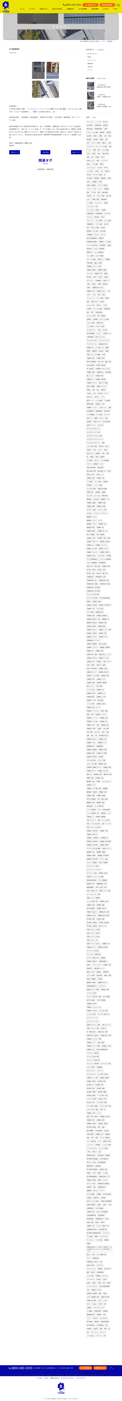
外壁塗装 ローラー (92, 672)
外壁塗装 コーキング (101, 714)
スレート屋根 (90, 256)
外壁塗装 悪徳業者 (92, 644)
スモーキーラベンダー (104, 340)
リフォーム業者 (90, 975)
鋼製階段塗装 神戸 (102, 883)
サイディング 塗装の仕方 (93, 1060)
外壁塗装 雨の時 (101, 506)
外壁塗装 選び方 (101, 703)
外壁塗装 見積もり (105, 552)
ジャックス (89, 273)
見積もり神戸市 (90, 1265)
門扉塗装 (106, 189)
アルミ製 (93, 192)
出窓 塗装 (89, 732)
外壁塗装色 (98, 280)
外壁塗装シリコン (91, 947)
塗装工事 (107, 171)
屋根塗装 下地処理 (92, 792)
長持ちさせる (94, 301)
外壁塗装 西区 (103, 1169)
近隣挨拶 (89, 1187)
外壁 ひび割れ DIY (92, 890)
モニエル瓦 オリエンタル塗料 (94, 435)
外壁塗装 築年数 (101, 795)
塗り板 (103, 354)
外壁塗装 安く (104, 721)
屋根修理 (94, 351)
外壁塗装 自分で (91, 693)
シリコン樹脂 (99, 400)
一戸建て (96, 171)
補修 (110, 146)
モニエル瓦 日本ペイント (93, 428)
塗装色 (107, 351)
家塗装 (88, 601)
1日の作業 (95, 499)
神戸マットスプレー (100, 337)
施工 (100, 1151)
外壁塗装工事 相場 (104, 912)
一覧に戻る (45, 152)
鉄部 (104, 1283)
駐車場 (106, 203)
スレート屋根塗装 (98, 252)
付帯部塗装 (89, 234)
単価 (88, 1137)
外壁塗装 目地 (104, 718)
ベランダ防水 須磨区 (92, 1106)
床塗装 (109, 245)
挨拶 (94, 1187)
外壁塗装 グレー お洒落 (93, 1046)
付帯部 (108, 1283)
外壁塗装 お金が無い (92, 831)
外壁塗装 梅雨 (90, 372)
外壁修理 (101, 241)
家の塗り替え (107, 1268)
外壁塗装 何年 (90, 1226)
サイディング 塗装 (92, 873)
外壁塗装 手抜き (91, 728)
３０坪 (108, 291)
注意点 (88, 965)
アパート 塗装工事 (105, 1137)
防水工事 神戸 (90, 1102)
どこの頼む (108, 241)
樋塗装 (91, 457)
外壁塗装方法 (100, 372)
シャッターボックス (92, 1286)
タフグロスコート (91, 330)
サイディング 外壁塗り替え (94, 954)
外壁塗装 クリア (91, 785)
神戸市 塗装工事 (104, 1159)
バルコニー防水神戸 (92, 1099)
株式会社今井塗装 (107, 5)
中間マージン (106, 280)
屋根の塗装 (89, 806)
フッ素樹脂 (107, 400)
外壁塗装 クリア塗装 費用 (94, 788)
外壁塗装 (89, 1328)
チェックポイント (106, 781)
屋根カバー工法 (90, 972)
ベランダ (89, 464)
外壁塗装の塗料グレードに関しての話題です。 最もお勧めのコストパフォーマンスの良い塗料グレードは (99, 1249)
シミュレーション (96, 965)
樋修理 (88, 351)
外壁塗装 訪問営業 (102, 682)
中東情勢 (99, 1314)
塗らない (95, 1190)
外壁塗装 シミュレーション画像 (95, 876)
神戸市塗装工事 (90, 1325)
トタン (88, 199)
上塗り (100, 277)
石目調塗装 (99, 1067)
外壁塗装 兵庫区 (102, 270)
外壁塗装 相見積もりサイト (94, 767)
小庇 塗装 (106, 728)
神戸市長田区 (99, 1130)
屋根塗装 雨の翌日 (92, 622)
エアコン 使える (91, 1183)
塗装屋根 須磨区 (101, 852)
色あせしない (90, 453)
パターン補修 (99, 224)
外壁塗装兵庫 (99, 213)
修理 (99, 294)
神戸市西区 (89, 125)
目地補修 (89, 421)
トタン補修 (99, 414)
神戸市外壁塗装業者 (92, 238)
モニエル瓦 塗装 (91, 488)
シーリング (98, 121)
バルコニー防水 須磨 (92, 1109)
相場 (88, 157)
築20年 (93, 1272)
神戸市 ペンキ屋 (91, 1162)
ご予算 (100, 1304)
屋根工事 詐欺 (107, 774)
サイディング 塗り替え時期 (93, 848)
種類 (100, 1293)
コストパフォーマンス (98, 1307)
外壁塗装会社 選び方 (92, 1261)
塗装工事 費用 (107, 1141)
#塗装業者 (40, 169)
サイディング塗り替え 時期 (94, 996)
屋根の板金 (105, 495)
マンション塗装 (103, 146)
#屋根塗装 (49, 169)
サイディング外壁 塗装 (93, 1056)
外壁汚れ (89, 450)
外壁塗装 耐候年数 (101, 379)
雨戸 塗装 (99, 686)
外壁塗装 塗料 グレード (93, 707)
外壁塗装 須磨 (90, 506)
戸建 (88, 1290)
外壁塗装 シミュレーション (94, 1007)
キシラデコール (104, 1236)
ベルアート (102, 1332)
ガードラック (90, 1240)
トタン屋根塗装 (90, 414)
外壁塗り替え (90, 492)
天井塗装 (95, 139)
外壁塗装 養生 (101, 626)
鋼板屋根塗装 (99, 411)
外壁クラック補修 (101, 665)
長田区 (95, 136)
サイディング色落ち (103, 185)
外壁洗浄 (89, 196)
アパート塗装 (97, 481)
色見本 (106, 128)
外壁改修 (99, 661)
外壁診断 (89, 1197)
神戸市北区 (89, 178)
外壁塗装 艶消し (91, 531)
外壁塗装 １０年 (101, 696)
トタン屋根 (95, 164)
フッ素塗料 (89, 1311)
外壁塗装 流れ (105, 725)
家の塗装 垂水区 (91, 1095)
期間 (94, 150)
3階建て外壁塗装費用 (106, 1201)
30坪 (92, 157)
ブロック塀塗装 (90, 1194)
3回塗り (94, 1283)
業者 (101, 1328)
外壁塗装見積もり (103, 961)
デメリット (89, 217)
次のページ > (76, 152)
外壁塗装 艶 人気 (103, 531)
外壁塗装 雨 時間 (102, 753)
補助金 (101, 139)
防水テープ (89, 418)
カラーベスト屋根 (91, 259)
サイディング (92, 60)
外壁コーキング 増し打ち (93, 933)
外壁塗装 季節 (102, 792)
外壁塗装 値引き (91, 555)
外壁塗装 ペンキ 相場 (105, 629)
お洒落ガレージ (107, 333)
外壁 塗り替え (102, 644)
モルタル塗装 (99, 220)
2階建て (89, 1173)
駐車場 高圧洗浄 (101, 365)
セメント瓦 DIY (91, 1074)
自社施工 (95, 1328)
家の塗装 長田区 (91, 1092)
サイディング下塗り (92, 993)
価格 (103, 442)
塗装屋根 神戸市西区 (103, 855)
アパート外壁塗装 (91, 809)
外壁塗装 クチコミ (92, 636)
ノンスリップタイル (92, 1148)
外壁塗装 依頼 (90, 905)
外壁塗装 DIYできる (103, 770)
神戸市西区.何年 (103, 1229)
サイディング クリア (92, 1017)
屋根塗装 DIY (101, 693)
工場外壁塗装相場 (91, 1215)
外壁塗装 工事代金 (92, 633)
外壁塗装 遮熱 (105, 675)
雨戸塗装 (96, 217)
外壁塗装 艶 (100, 527)
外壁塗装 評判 (102, 633)
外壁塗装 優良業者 (100, 816)
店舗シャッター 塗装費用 (93, 898)
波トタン (96, 460)
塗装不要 (89, 248)
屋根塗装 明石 (90, 527)
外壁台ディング (97, 421)
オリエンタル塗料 (100, 326)
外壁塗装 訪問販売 (92, 749)
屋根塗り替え (100, 323)
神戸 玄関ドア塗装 (103, 799)
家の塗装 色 (90, 1084)
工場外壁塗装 (101, 1215)
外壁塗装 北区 (100, 478)
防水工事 (108, 196)
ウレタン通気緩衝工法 (92, 559)
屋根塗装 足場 (102, 622)
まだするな (97, 732)
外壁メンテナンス (106, 1025)
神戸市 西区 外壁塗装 (92, 1169)
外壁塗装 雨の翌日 (92, 756)
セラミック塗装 (90, 1067)
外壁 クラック (107, 661)
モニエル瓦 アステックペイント (95, 439)
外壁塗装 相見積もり (102, 615)
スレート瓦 (97, 495)
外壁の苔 (106, 1130)
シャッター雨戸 (90, 703)
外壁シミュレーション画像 (93, 354)
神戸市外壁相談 (107, 1194)
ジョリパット (94, 1332)
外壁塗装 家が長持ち (92, 841)
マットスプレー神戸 (92, 340)
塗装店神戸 (98, 1166)
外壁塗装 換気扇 (91, 626)
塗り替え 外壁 (90, 573)
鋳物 (88, 192)
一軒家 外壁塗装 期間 (104, 1286)
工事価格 (89, 1307)
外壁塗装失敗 (97, 1311)
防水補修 (108, 555)
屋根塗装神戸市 (90, 1314)
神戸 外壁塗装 (90, 534)
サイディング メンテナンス (94, 869)
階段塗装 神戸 (90, 883)
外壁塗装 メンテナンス (93, 711)
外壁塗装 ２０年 (91, 700)
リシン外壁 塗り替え (102, 1074)
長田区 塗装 (95, 199)
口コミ (88, 1304)
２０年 (105, 1300)
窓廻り (94, 153)
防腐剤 (96, 1236)
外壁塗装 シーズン (106, 813)
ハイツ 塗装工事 (91, 1141)
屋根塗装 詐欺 (98, 774)
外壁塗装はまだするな (97, 287)
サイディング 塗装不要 (93, 1063)
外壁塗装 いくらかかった (102, 1275)
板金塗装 (89, 231)
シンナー (89, 1318)
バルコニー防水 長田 (105, 1106)
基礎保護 (89, 1190)
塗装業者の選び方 (91, 1155)
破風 (99, 1283)
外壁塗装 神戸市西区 (105, 841)
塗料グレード (90, 400)
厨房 (97, 1137)
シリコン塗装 (90, 1275)
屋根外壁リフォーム (99, 968)
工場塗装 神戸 (90, 1211)
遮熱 (105, 1328)
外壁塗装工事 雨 (103, 344)
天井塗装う (89, 485)
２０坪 (88, 294)
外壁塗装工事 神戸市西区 (93, 587)
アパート (90, 70)
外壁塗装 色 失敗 (92, 548)
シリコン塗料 (107, 220)
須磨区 (101, 164)
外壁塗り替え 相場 (106, 1035)
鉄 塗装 (95, 231)
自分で (102, 157)
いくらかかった (90, 1279)
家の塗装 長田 (90, 1088)
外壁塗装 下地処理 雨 (105, 605)
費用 (98, 160)
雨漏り (88, 164)
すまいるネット (104, 1318)
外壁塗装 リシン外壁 (92, 1077)
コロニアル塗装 (90, 323)
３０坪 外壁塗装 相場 (93, 1297)
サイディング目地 (91, 315)
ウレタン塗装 (90, 612)
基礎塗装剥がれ (90, 746)
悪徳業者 (105, 1311)
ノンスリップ (90, 1144)
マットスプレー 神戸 (92, 206)
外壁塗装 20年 (91, 291)
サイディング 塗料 (106, 1063)
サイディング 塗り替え (93, 950)
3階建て (99, 1204)
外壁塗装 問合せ (104, 901)
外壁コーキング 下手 (92, 940)
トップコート (104, 160)
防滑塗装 (98, 1144)
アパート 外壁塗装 (92, 862)
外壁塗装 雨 (90, 347)
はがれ (88, 153)
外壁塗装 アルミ (91, 742)
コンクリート (90, 220)
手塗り (99, 330)
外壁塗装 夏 (104, 838)
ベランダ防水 (90, 1335)
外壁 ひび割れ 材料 (101, 887)
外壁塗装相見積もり (92, 986)
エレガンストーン (91, 1070)
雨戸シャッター (90, 686)
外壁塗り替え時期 (102, 488)
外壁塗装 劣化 (99, 1134)
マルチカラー (100, 1265)
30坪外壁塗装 (100, 1325)
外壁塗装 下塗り (91, 538)
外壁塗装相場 (97, 125)
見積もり (104, 143)
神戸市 (106, 167)
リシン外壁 (89, 171)
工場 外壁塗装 (99, 1208)
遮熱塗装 (95, 319)
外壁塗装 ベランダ (98, 464)
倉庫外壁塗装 (90, 1218)
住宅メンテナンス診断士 (93, 1201)
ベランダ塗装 (105, 150)
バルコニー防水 (90, 305)
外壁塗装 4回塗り (103, 1123)
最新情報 (98, 492)
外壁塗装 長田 (90, 478)
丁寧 (104, 1335)
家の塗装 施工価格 (104, 922)
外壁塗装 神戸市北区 (92, 845)
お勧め (105, 1293)
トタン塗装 (89, 460)
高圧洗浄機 (105, 192)
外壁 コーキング (91, 820)
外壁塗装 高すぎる (92, 658)
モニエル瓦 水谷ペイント (93, 442)
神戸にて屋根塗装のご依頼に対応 (20, 143)
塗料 (99, 150)
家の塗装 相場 (90, 919)
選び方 (107, 1218)
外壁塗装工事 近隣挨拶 (103, 1183)
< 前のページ (14, 152)
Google (94, 1304)
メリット (102, 1190)
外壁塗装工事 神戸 (92, 580)
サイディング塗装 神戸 (93, 958)
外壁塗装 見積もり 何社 (93, 619)
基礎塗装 (103, 178)
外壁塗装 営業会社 (92, 961)
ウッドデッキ (90, 146)
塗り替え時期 (106, 421)
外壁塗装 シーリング (92, 718)
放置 (107, 453)
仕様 (105, 1304)
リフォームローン (91, 167)
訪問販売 (103, 958)
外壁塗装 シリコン (92, 407)
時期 (103, 1127)
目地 (98, 390)
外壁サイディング (106, 848)
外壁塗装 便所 (99, 375)
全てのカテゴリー (93, 54)
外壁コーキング (102, 926)
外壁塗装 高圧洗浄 (105, 541)
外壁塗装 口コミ (103, 636)
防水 (88, 227)
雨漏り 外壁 (90, 714)
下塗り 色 (102, 1109)
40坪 (94, 1173)
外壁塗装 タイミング (92, 647)
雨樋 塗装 (97, 566)
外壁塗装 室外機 (91, 1180)
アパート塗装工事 (98, 806)
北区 (105, 136)
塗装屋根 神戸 (90, 852)
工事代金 (101, 446)
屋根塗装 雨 (105, 619)
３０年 (105, 305)
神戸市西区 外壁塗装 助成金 (94, 1233)
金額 (110, 143)
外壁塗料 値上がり (92, 912)
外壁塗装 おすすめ (96, 1290)
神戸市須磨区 (90, 1130)
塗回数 (106, 273)
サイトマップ (81, 1378)
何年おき (99, 1279)
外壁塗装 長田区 (91, 270)
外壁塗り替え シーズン (105, 654)
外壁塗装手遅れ (90, 696)
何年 (88, 143)
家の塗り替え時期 (91, 1127)
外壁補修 (107, 259)
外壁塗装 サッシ (102, 742)
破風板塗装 (107, 308)
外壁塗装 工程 (90, 725)
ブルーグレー (90, 280)
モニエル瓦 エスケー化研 (93, 432)
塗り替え (90, 67)
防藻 (106, 418)
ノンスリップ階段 (103, 1148)
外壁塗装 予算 (104, 831)
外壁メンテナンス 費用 (93, 1028)
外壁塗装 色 (90, 545)
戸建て (90, 57)
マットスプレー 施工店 (93, 210)
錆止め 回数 (107, 975)
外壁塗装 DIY (100, 689)
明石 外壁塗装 (100, 534)
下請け (88, 284)
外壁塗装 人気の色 (92, 1010)
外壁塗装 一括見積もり (93, 838)
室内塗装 (89, 139)
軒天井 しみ (100, 474)
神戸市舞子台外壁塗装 (92, 1159)
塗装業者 (101, 238)
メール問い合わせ (90, 5)
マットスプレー (98, 203)
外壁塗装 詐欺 (90, 753)
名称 (99, 153)
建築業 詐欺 (90, 778)
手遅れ (88, 287)
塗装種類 (100, 1268)
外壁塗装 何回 (100, 1120)
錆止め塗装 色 (101, 471)
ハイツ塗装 (89, 481)
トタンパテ (107, 414)
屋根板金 (89, 499)
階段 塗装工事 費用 (91, 880)
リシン (88, 1258)
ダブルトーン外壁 (102, 509)
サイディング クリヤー (93, 1021)
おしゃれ (96, 234)
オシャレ (103, 234)
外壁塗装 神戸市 (91, 915)
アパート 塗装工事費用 (104, 809)
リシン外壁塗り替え (101, 1254)
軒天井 (109, 471)
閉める (106, 450)
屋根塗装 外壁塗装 (105, 647)
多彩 (88, 1332)
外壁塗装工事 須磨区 (92, 584)
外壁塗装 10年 (101, 291)
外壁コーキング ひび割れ (93, 929)
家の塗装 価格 (100, 919)
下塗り (102, 217)
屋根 (88, 1272)
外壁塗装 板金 (99, 651)
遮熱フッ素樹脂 (90, 386)
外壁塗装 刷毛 (90, 1120)
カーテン (100, 450)
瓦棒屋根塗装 (102, 562)
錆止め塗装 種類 (91, 471)
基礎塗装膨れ (100, 746)
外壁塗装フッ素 (106, 943)
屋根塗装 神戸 (102, 524)
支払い (107, 446)
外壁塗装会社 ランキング (93, 640)
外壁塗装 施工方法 (105, 1116)
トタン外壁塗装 (105, 460)
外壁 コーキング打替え (104, 820)
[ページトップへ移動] (111, 1368)
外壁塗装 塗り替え (92, 1003)
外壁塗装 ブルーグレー (102, 545)
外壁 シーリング (106, 823)
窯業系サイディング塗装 (93, 989)
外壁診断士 (96, 1197)
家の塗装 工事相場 (92, 926)
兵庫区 (100, 136)
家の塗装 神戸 (99, 1084)
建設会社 (105, 284)
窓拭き (103, 294)
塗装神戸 (96, 1321)
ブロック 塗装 (101, 760)
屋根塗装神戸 (90, 1166)
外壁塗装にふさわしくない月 (103, 368)
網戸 (100, 266)
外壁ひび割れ (105, 153)
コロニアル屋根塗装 (92, 562)
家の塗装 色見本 (96, 601)
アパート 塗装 (104, 859)
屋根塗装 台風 (90, 781)
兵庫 (107, 732)
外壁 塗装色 (101, 1042)
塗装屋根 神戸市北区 (92, 859)
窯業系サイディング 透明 (93, 1025)
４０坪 (94, 294)
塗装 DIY (89, 774)
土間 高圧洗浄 (90, 365)
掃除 (88, 301)
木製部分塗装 (99, 312)
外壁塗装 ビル (90, 1049)
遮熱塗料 (89, 319)
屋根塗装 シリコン (92, 524)
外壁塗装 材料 (90, 661)
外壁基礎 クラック (92, 266)
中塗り (95, 277)
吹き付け (105, 330)
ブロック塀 (107, 213)
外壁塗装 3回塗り (91, 1123)
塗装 (99, 192)
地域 (101, 1261)
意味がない (100, 259)
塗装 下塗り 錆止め (92, 1116)
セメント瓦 (89, 495)
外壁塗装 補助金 (104, 1077)
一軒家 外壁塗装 (101, 1000)
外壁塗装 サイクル (92, 383)
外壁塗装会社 (95, 1258)
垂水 (92, 735)
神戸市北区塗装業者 (105, 598)
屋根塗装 (11, 145)
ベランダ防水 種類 (92, 446)
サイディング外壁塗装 (98, 248)
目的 (92, 1137)
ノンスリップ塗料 (106, 1144)
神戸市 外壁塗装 (103, 862)
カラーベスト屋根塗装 (105, 559)
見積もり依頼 (90, 1222)
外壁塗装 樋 (90, 651)
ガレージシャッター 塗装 (93, 894)
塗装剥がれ (89, 252)
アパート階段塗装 (102, 880)
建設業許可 (106, 972)
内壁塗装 (98, 453)
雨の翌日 (101, 756)
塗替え (105, 1204)
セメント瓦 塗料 (91, 1014)
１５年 (99, 1300)
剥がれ (100, 181)
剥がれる (96, 397)
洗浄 (94, 450)
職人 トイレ (90, 375)
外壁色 (88, 390)
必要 (106, 139)
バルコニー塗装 (100, 196)
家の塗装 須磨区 (102, 1092)
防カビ (101, 418)
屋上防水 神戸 (102, 1099)
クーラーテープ (90, 298)
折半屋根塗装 (90, 411)
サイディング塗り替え (92, 245)
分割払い (106, 277)
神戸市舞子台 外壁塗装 (104, 1155)
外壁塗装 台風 (99, 778)
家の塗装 (89, 136)
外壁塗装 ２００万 (104, 658)
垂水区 (97, 1222)
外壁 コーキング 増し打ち (94, 827)
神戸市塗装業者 (90, 333)
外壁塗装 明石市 (104, 845)
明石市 (102, 1222)
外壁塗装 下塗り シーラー (94, 1113)
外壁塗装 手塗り (103, 668)
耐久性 (105, 1279)
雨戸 (92, 312)
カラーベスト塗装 (104, 319)
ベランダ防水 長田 (102, 1102)
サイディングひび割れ (92, 598)
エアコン (105, 1180)
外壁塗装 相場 (90, 615)
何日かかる (89, 397)
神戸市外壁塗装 (90, 908)
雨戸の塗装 (100, 700)
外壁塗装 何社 (107, 965)
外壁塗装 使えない (92, 629)
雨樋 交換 (89, 566)
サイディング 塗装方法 (93, 1053)
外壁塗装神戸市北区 (92, 1229)
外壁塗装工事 (90, 576)
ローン (100, 189)
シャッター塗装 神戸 (92, 901)
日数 (98, 725)
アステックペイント (92, 344)
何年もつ (94, 1151)
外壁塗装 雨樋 (106, 566)
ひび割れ (89, 393)
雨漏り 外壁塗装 (100, 457)
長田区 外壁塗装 (91, 979)
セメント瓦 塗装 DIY (103, 1014)
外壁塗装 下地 (90, 608)
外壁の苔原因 (90, 1134)
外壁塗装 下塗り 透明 (104, 538)
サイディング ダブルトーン (101, 513)
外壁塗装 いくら (105, 499)
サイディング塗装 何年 (103, 1226)
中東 (104, 1314)
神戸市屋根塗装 (101, 1162)
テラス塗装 (89, 1236)
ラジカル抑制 (99, 1240)
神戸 (107, 1325)
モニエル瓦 (100, 425)
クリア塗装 (89, 203)
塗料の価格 (89, 128)
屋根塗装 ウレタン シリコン (94, 520)
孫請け (94, 284)
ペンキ (102, 397)
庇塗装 (99, 728)
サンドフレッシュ (91, 1268)
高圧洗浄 (105, 125)
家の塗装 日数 (101, 1081)
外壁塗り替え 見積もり (93, 1035)
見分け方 (89, 174)
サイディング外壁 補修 (93, 594)
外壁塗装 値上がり (102, 908)
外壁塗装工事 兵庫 (105, 584)
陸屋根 (103, 492)
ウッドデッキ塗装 (97, 308)
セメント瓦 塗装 (103, 1010)
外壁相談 (103, 1197)
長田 (103, 732)
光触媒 (88, 1243)
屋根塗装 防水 (102, 763)
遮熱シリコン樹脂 (103, 383)
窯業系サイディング (101, 386)
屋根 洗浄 (108, 361)
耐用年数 (108, 132)
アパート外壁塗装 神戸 (93, 813)
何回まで (99, 305)
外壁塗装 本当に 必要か (103, 915)
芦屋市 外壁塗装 (91, 185)
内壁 (103, 453)
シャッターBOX (91, 689)
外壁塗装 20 (90, 379)
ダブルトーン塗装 (91, 509)
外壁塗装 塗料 (99, 612)
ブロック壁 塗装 (91, 760)
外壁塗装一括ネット (103, 982)
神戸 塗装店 (106, 996)
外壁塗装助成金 (98, 128)
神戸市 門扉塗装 (91, 799)
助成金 (97, 157)
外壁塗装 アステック (92, 552)
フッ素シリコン (102, 407)
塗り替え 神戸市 (91, 569)
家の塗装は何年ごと (104, 735)
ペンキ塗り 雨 (99, 347)
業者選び (99, 972)
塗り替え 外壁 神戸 (102, 573)
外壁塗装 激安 (90, 358)
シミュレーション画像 (92, 132)
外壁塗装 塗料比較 (103, 947)
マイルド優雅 (90, 326)
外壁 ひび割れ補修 (92, 668)
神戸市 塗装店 (90, 1000)
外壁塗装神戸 (90, 224)
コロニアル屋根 (99, 256)
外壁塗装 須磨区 (91, 502)
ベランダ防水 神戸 (103, 1095)
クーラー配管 (100, 298)
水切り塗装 (102, 231)
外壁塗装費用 (100, 1272)
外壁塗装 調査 (100, 905)
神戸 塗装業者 (101, 315)
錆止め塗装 (100, 467)
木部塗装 (89, 308)
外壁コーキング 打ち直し (93, 936)
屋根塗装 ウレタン (92, 517)
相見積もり (89, 968)
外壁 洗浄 (100, 361)
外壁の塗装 (108, 372)
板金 (88, 312)
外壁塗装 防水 (90, 679)
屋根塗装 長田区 (91, 982)
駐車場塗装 (102, 245)
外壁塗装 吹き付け (104, 672)
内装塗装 (105, 481)
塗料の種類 (107, 411)
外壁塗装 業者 (107, 767)
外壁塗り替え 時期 (92, 654)
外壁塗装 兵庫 (101, 502)
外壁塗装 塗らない (92, 739)
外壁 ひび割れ (90, 665)
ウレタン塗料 (100, 608)
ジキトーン (100, 1070)
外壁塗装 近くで (91, 770)
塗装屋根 (105, 788)
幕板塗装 (96, 178)
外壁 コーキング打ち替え (93, 823)
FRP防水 (102, 301)
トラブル (89, 189)
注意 (93, 1254)
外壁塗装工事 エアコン (104, 1176)
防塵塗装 (107, 1134)
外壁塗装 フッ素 (100, 404)
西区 (110, 136)
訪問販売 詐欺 (102, 749)
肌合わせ (106, 224)
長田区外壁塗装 (105, 1321)
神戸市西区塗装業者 (92, 1176)
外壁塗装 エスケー (104, 548)
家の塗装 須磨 (100, 1088)
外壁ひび (103, 227)
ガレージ (99, 333)
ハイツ (99, 1141)
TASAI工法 (89, 513)
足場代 (109, 178)
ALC (102, 171)
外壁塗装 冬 (90, 816)
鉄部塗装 (94, 181)
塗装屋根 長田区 (91, 855)
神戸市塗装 (89, 1321)
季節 (99, 1127)
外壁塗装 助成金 (91, 1081)
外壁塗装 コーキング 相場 (94, 1039)
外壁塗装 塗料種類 (92, 1293)
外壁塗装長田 (90, 213)
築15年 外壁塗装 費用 (102, 1049)
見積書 (98, 781)
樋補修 (107, 347)
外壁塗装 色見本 (103, 873)
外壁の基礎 (89, 263)
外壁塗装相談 (90, 1208)
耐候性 (88, 1283)
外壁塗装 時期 (90, 795)
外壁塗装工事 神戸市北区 (93, 591)
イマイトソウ (106, 1233)
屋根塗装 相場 (90, 802)
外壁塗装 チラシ (101, 679)
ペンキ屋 (105, 1173)
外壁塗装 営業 (90, 682)
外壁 (93, 390)
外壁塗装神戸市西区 (92, 241)
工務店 (99, 284)
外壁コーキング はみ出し (93, 943)
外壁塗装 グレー (91, 1042)
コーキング (98, 1335)
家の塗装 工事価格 (92, 922)
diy (96, 146)
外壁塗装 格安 (100, 358)
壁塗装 (96, 418)
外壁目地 (103, 390)
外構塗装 (99, 1194)
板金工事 (101, 351)
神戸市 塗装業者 (91, 361)
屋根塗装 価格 (100, 802)
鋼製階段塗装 (90, 887)
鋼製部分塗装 (90, 404)
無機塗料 (106, 1240)
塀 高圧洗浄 (90, 368)
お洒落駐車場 (90, 337)
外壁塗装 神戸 (98, 273)
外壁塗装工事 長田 (104, 580)
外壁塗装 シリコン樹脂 (93, 675)
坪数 (110, 1204)
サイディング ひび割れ (93, 866)
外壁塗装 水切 (102, 739)
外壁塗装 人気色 (106, 1046)
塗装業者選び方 (99, 1218)
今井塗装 (100, 979)
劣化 (94, 393)
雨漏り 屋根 (104, 711)
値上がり (95, 1318)
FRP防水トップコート (103, 393)
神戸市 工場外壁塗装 (102, 1211)
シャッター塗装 (98, 485)
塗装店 (99, 1173)
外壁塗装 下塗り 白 (92, 541)
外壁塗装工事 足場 (100, 576)
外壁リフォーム (90, 160)
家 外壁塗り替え (91, 1032)
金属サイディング (91, 425)
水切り (88, 181)
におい (95, 189)
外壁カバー (103, 1028)
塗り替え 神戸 (101, 569)
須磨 (88, 735)
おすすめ (100, 167)
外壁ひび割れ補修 (91, 467)
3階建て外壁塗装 (91, 1204)
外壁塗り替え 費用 (103, 1032)
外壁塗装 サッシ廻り (92, 721)
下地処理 (103, 210)
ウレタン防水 (101, 555)
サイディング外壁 (95, 143)
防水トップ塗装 (95, 227)
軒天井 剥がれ (90, 474)
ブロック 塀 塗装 (92, 763)
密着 (110, 407)
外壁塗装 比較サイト (92, 834)
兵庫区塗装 (103, 199)
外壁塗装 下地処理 (92, 605)
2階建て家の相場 (105, 1297)
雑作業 (107, 298)
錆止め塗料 (99, 975)
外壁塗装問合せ (101, 1187)
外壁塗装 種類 (105, 989)
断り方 (88, 1254)
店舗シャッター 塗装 (104, 890)
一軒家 (88, 1151)
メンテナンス (102, 986)
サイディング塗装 (97, 174)
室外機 (99, 1180)
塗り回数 (89, 277)
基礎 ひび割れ (98, 263)
